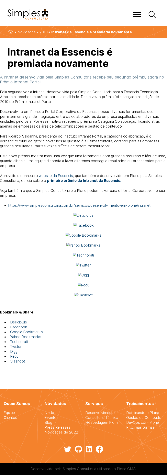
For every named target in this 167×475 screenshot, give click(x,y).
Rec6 (13, 356)
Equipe (9, 413)
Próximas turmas (140, 427)
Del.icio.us (17, 322)
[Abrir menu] (137, 14)
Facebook (17, 327)
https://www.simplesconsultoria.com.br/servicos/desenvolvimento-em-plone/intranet (79, 205)
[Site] (27, 18)
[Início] (10, 32)
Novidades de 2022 (61, 432)
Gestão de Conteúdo (143, 417)
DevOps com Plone (142, 422)
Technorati (18, 342)
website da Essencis (56, 176)
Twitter (15, 346)
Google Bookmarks (25, 332)
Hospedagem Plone (102, 422)
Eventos (51, 417)
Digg (13, 351)
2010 (43, 32)
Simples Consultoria (79, 469)
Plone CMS (126, 469)
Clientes (10, 417)
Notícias (51, 413)
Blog (48, 422)
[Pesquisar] (152, 15)
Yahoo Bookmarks (24, 337)
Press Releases (57, 427)
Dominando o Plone (142, 413)
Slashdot (16, 361)
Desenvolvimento (100, 413)
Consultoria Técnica (101, 417)
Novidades (27, 32)
